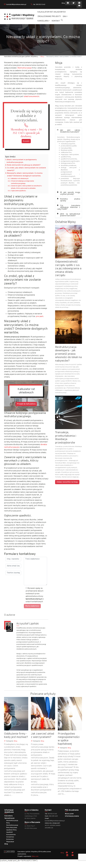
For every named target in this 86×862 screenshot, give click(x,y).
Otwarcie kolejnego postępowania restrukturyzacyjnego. (22, 182)
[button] (62, 20)
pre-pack (39, 316)
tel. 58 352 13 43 (39, 4)
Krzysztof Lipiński (27, 624)
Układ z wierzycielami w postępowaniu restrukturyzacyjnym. (21, 161)
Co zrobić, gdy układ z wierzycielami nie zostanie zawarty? (26, 169)
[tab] (68, 131)
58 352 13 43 (52, 814)
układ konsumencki (31, 96)
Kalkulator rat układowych (19, 179)
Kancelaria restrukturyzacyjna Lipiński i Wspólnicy (21, 57)
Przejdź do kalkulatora (26, 404)
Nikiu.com (35, 856)
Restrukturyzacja (24, 68)
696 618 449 (53, 816)
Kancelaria (8, 816)
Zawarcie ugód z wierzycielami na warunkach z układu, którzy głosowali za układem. (26, 187)
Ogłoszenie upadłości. (18, 191)
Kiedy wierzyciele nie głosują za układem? (23, 165)
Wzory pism (69, 814)
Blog (63, 3)
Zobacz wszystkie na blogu (67, 482)
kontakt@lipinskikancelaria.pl (16, 4)
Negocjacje (10, 842)
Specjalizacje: (9, 818)
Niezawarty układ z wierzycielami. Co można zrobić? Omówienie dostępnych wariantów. (24, 174)
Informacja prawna (72, 816)
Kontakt (26, 141)
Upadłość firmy (11, 830)
